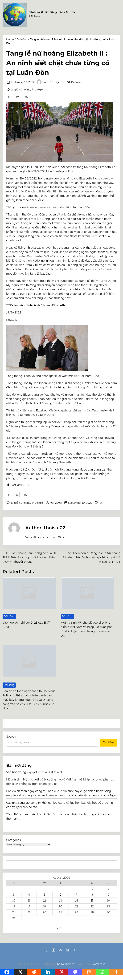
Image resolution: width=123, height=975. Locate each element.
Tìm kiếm (108, 742)
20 (60, 906)
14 (76, 900)
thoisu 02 (47, 82)
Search (11, 736)
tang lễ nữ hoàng (20, 89)
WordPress (98, 964)
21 (76, 906)
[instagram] (53, 951)
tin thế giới (37, 89)
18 (29, 906)
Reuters (11, 319)
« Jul (60, 928)
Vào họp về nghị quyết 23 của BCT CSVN (34, 772)
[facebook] (8, 96)
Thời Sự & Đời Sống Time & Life (52, 12)
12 (44, 900)
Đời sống (21, 39)
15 (92, 900)
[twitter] (17, 96)
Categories (13, 840)
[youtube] (74, 951)
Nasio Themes (66, 964)
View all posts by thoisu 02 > (44, 537)
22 (92, 906)
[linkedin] (67, 951)
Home (10, 39)
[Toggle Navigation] (115, 14)
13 (60, 900)
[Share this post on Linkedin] (26, 96)
